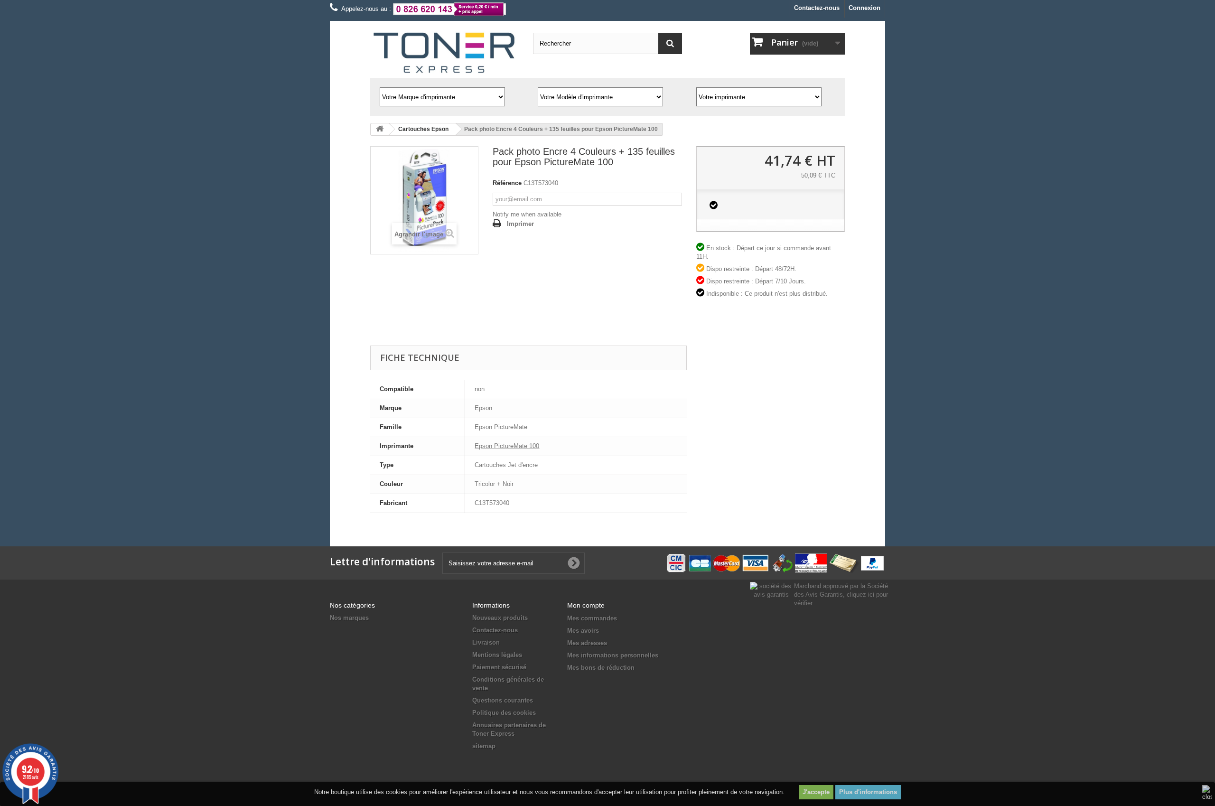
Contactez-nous (817, 7)
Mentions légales (497, 654)
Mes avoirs (583, 630)
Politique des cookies (504, 712)
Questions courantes (502, 700)
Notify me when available (527, 214)
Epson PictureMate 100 (507, 446)
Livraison (486, 642)
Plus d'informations (868, 792)
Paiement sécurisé (499, 667)
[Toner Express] (444, 53)
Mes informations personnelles (612, 655)
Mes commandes (592, 618)
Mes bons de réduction (601, 667)
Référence (507, 183)
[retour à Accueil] (380, 129)
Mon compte (586, 605)
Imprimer (520, 223)
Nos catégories (352, 605)
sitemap (483, 746)
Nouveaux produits (500, 617)
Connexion (864, 7)
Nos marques (349, 617)
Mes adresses (587, 643)
